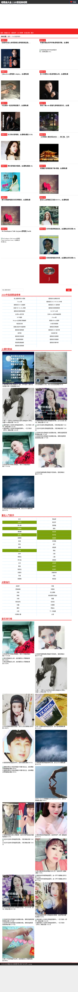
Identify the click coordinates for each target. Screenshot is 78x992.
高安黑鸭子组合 (54, 595)
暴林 (19, 608)
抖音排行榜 (54, 333)
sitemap (30, 964)
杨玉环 (54, 522)
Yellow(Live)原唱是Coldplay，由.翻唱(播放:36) (15, 74)
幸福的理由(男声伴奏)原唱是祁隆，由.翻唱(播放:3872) (54, 43)
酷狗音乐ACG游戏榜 (54, 305)
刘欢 (54, 575)
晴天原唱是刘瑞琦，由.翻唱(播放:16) (20, 166)
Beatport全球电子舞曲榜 (19, 320)
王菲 (19, 550)
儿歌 (54, 557)
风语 (19, 592)
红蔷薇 (54, 605)
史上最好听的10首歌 (19, 298)
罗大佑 (19, 560)
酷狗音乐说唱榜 (54, 336)
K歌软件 (13, 33)
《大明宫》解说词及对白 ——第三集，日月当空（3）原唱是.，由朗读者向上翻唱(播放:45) (54, 137)
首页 (1, 33)
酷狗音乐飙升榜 (54, 342)
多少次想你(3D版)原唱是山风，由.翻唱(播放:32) (54, 74)
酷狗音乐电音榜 (19, 336)
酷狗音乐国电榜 (19, 330)
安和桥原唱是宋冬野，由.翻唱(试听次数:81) (61, 258)
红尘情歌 (54, 592)
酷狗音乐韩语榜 (54, 327)
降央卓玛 (19, 601)
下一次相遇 (54, 611)
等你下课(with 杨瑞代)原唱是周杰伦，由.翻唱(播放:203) (54, 106)
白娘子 (54, 566)
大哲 (19, 611)
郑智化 (19, 557)
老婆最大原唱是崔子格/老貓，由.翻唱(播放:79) (53, 169)
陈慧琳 (19, 579)
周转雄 (54, 525)
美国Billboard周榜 (54, 320)
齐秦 (19, 575)
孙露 (19, 605)
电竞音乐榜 (19, 323)
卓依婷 (54, 563)
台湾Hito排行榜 (19, 314)
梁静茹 (19, 538)
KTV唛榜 (19, 317)
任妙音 (54, 601)
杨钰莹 (54, 579)
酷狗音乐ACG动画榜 (19, 305)
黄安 (19, 566)
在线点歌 (27, 33)
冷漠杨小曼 (19, 614)
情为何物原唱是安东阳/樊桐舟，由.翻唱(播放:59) (16, 200)
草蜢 (54, 550)
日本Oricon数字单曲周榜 (54, 314)
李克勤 (54, 541)
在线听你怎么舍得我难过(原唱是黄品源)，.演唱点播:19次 (16, 43)
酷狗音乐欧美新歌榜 (54, 308)
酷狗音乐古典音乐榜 (54, 298)
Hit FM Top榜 (54, 311)
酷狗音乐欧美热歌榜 (19, 311)
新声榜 (19, 333)
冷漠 (19, 598)
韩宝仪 (54, 608)
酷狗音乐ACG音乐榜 (54, 330)
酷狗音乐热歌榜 (54, 339)
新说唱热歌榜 (19, 339)
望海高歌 (19, 589)
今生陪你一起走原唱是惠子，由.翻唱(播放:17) (15, 106)
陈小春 (19, 525)
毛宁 (54, 544)
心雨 (54, 614)
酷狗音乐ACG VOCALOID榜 (54, 301)
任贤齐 (54, 569)
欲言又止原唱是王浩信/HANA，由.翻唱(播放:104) (54, 200)
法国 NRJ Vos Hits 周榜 (19, 308)
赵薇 (19, 547)
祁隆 (54, 586)
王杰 (19, 563)
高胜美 (54, 547)
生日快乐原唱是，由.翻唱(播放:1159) (20, 134)
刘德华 (19, 572)
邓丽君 (19, 528)
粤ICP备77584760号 (22, 964)
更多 (32, 33)
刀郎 (54, 553)
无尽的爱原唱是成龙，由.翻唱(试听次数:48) (61, 229)
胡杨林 (54, 560)
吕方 (19, 519)
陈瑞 (19, 595)
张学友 (54, 535)
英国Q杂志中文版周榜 (19, 327)
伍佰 (19, 541)
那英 (54, 528)
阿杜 (19, 544)
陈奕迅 (19, 569)
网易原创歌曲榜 (19, 342)
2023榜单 (20, 33)
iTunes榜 (19, 301)
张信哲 (54, 531)
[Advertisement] (39, 14)
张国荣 (54, 538)
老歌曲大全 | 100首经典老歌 (14, 2)
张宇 (19, 553)
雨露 (54, 598)
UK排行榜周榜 (54, 323)
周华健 (19, 535)
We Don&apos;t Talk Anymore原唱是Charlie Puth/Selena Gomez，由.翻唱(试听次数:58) (16, 231)
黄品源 (54, 519)
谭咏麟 (19, 531)
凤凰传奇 (54, 572)
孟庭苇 (19, 522)
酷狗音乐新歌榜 (19, 345)
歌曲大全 (7, 33)
